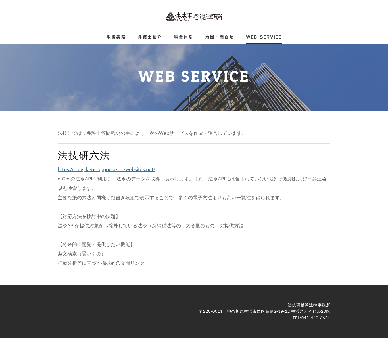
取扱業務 (116, 37)
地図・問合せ (219, 37)
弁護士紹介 (150, 37)
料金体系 (183, 37)
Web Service (264, 37)
